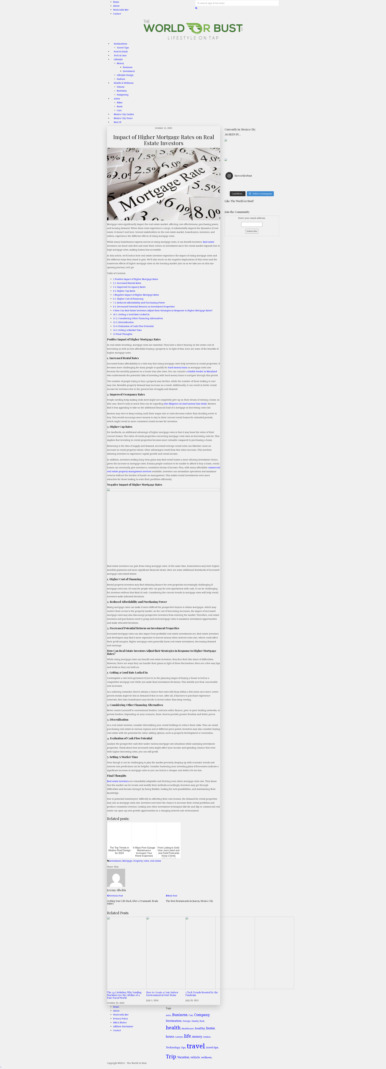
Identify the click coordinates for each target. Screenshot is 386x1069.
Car (191, 1015)
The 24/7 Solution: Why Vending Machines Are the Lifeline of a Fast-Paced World (124, 995)
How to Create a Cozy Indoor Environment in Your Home (162, 994)
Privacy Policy (120, 1018)
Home (116, 1)
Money (120, 63)
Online (206, 1036)
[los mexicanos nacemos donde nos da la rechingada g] (265, 188)
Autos (117, 98)
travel (196, 1046)
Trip (171, 1056)
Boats (119, 106)
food (202, 1021)
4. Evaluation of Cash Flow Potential (133, 326)
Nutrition (122, 90)
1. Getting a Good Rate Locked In (131, 314)
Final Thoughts (123, 334)
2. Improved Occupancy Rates (129, 286)
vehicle (195, 1057)
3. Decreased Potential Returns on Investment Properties (144, 306)
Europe (186, 1021)
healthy (200, 1028)
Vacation (183, 1057)
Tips (183, 1047)
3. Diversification (123, 322)
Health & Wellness (123, 82)
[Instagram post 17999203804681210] (238, 184)
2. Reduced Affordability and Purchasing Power (139, 302)
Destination (174, 1021)
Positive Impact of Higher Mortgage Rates (135, 279)
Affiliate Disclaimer (123, 1026)
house (170, 1036)
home (210, 1028)
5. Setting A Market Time (127, 330)
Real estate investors (118, 781)
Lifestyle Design (125, 75)
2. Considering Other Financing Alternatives (138, 318)
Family (195, 1021)
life (187, 1036)
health (173, 1027)
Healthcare (188, 1028)
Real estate (208, 241)
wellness (206, 1057)
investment (115, 860)
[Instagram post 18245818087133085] (265, 184)
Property (137, 860)
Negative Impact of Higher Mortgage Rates (136, 294)
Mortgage (127, 860)
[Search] (196, 7)
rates (146, 860)
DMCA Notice (120, 1022)
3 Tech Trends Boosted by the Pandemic (201, 994)
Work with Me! (121, 9)
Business (127, 67)
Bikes (119, 102)
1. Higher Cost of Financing (128, 298)
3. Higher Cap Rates (124, 290)
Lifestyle (118, 59)
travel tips (212, 1047)
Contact (117, 13)
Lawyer (179, 1036)
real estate (155, 860)
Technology (173, 1047)
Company (202, 1014)
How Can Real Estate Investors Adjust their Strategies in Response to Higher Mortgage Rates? (162, 310)
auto (168, 1015)
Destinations (120, 43)
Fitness (120, 86)
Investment (129, 71)
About (116, 5)
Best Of (117, 122)
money (197, 1036)
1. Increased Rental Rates (127, 283)
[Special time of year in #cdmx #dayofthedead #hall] (238, 188)
